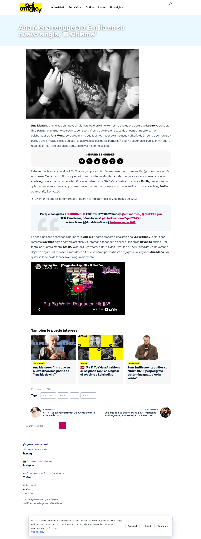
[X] (89, 161)
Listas (101, 7)
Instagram (29, 465)
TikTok (27, 477)
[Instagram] (97, 161)
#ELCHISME (73, 214)
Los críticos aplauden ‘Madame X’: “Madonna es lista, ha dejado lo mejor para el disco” (130, 414)
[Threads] (112, 161)
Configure (163, 526)
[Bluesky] (82, 161)
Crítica (90, 7)
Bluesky (27, 453)
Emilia (63, 395)
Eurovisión (75, 7)
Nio (74, 395)
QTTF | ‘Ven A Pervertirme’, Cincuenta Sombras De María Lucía (69, 414)
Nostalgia (115, 7)
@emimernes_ (131, 214)
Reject (148, 526)
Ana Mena (48, 395)
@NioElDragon (152, 214)
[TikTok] (105, 161)
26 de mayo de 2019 (122, 222)
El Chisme (88, 395)
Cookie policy (37, 531)
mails (26, 489)
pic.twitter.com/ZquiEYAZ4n (121, 218)
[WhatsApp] (120, 161)
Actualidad (57, 7)
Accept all (132, 526)
